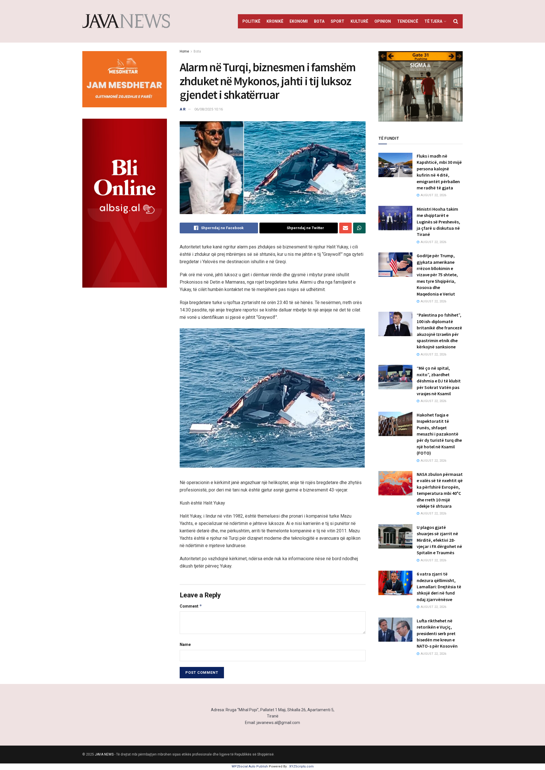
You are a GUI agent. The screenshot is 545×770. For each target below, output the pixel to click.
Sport (337, 21)
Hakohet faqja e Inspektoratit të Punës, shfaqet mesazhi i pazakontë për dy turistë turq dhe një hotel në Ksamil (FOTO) (439, 434)
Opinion (382, 21)
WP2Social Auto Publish (250, 766)
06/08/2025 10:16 (208, 109)
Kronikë (275, 21)
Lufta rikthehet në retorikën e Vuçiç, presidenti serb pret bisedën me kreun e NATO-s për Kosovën (437, 633)
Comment (191, 606)
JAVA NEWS (104, 754)
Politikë (251, 21)
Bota (319, 21)
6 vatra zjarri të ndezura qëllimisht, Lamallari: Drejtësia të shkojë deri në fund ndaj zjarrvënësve (439, 586)
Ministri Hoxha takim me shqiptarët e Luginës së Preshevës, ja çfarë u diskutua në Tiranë (438, 221)
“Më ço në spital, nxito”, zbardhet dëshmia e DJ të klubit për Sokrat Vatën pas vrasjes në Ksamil (439, 380)
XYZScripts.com (301, 766)
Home (184, 51)
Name (185, 644)
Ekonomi (299, 21)
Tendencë (407, 21)
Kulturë (359, 21)
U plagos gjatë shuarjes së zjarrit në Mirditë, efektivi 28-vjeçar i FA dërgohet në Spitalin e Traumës (439, 540)
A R (182, 109)
